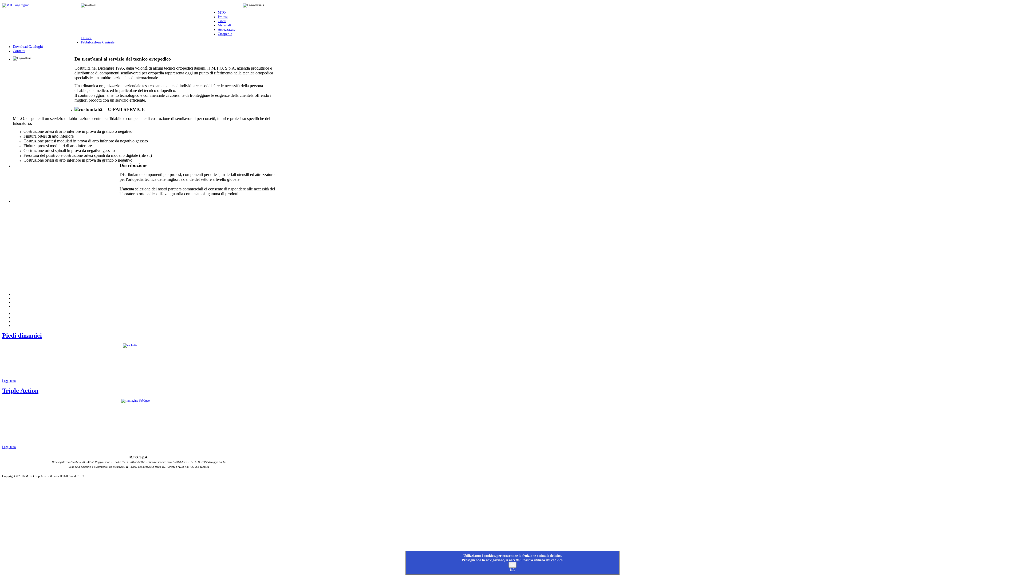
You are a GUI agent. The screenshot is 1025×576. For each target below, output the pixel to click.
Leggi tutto (9, 381)
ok (512, 565)
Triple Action (20, 390)
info (512, 569)
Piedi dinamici (22, 335)
